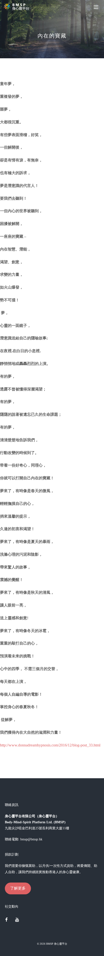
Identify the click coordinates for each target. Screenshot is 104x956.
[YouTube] (17, 920)
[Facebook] (6, 920)
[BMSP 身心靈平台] (16, 6)
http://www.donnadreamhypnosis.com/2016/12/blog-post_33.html (50, 745)
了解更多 (18, 888)
